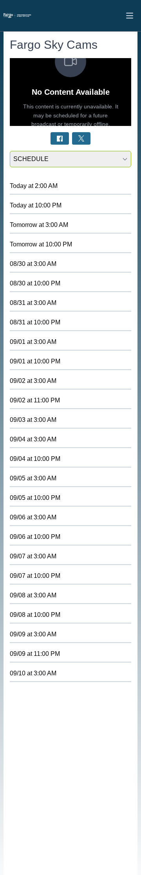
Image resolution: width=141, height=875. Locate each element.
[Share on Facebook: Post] (60, 138)
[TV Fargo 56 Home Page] (27, 15)
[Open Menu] (129, 15)
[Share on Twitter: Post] (81, 138)
